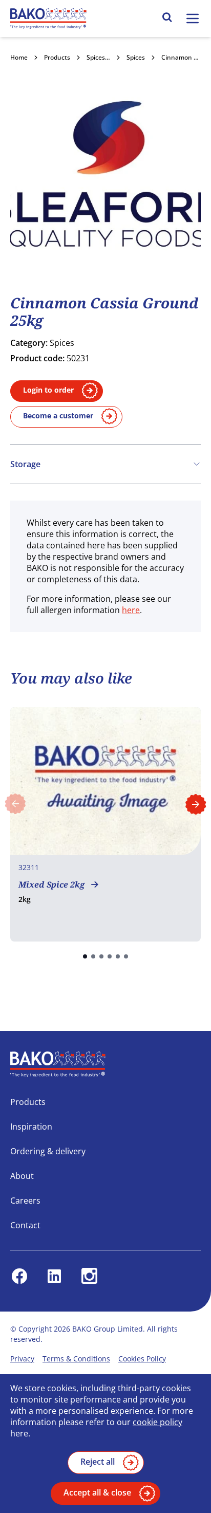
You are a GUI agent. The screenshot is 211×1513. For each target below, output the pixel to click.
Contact (25, 1225)
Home (19, 57)
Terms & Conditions (76, 1358)
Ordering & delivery (48, 1151)
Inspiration (31, 1126)
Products (57, 57)
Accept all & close (97, 1492)
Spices (135, 57)
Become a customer (58, 415)
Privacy (22, 1358)
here (131, 610)
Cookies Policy (142, 1358)
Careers (25, 1200)
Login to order (48, 390)
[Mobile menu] (192, 18)
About (22, 1176)
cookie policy (157, 1422)
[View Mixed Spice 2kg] (105, 824)
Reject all (97, 1461)
